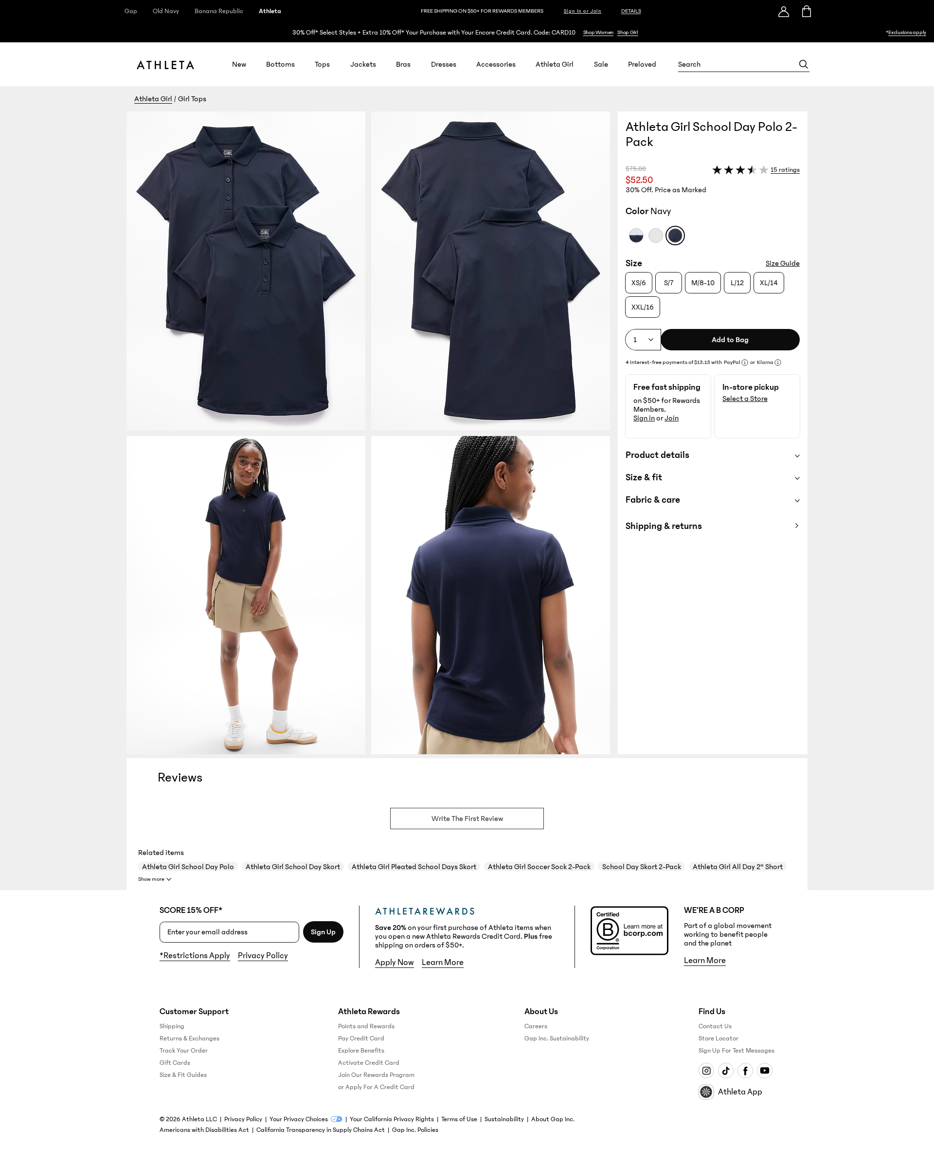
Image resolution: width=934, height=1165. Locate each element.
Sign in (644, 418)
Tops (322, 64)
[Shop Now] (467, 32)
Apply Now (394, 962)
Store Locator (718, 1038)
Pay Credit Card (361, 1038)
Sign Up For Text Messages (736, 1051)
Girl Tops (192, 98)
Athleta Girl (555, 64)
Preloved (642, 64)
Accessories (496, 64)
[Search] (803, 64)
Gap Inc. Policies (415, 1130)
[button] (372, 432)
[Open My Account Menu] (783, 11)
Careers (535, 1026)
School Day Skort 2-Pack (641, 866)
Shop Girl (627, 32)
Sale (601, 64)
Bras (403, 64)
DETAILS (631, 11)
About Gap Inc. (553, 1119)
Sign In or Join (583, 11)
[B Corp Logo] (629, 930)
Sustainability (504, 1119)
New (239, 64)
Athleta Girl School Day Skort (293, 866)
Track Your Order (184, 1051)
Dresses (443, 64)
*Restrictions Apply (195, 956)
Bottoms (280, 64)
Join (672, 418)
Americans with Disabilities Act (204, 1130)
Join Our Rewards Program (376, 1075)
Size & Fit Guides (183, 1075)
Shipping (172, 1026)
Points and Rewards (366, 1026)
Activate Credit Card (368, 1063)
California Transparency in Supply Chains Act (320, 1130)
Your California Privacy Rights (392, 1119)
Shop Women (598, 32)
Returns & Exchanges (189, 1038)
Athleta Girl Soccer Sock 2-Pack (539, 866)
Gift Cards (175, 1063)
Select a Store (745, 398)
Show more (151, 879)
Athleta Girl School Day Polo (188, 866)
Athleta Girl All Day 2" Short (738, 866)
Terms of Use (459, 1119)
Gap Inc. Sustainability (556, 1038)
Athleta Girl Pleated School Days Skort (414, 866)
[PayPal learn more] (744, 362)
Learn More (443, 962)
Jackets (363, 64)
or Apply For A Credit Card (376, 1087)
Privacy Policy (263, 956)
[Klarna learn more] (778, 362)
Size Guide (783, 263)
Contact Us (715, 1026)
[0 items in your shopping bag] (806, 11)
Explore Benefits (361, 1051)
